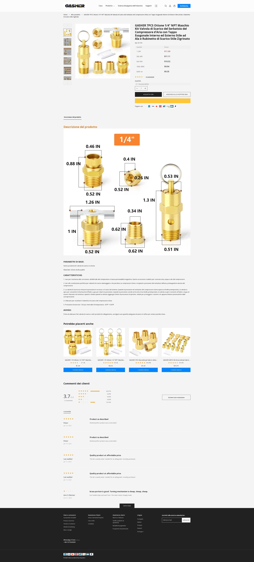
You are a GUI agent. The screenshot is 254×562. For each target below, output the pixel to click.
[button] (67, 32)
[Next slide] (67, 83)
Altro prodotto (75, 15)
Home (65, 15)
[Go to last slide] (67, 25)
